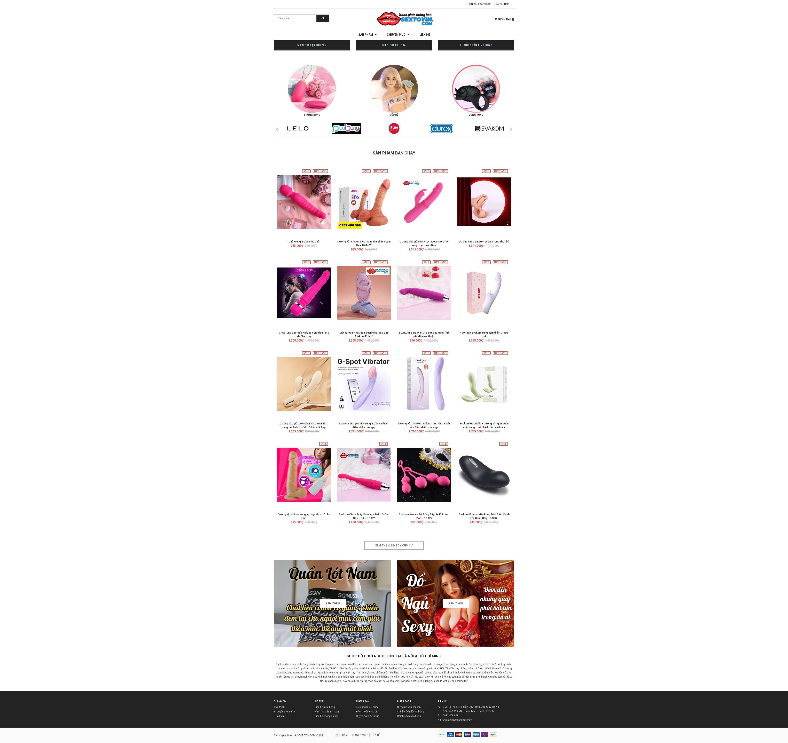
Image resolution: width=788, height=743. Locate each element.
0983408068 (484, 4)
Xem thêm (333, 603)
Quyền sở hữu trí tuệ (367, 716)
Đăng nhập (502, 4)
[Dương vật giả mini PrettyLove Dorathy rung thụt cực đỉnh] (424, 202)
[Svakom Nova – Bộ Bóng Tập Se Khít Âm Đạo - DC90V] (424, 475)
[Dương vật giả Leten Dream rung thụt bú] (484, 202)
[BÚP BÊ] (394, 89)
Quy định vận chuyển (409, 707)
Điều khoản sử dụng (367, 707)
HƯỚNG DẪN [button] (362, 701)
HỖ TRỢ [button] (319, 701)
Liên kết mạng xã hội (326, 716)
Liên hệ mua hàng (325, 707)
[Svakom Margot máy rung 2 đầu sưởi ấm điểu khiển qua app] (364, 384)
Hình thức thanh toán (327, 711)
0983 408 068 (450, 715)
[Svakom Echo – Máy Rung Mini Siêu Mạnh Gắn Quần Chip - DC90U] (484, 475)
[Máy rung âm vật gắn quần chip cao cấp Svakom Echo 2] (364, 293)
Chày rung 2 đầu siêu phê (304, 241)
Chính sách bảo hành (409, 716)
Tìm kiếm (279, 716)
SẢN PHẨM (342, 735)
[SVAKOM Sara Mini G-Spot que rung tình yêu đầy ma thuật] (424, 293)
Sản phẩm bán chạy (394, 153)
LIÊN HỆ (442, 701)
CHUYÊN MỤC (359, 735)
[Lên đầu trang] (781, 735)
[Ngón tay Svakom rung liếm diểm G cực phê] (484, 293)
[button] (511, 130)
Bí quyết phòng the (284, 711)
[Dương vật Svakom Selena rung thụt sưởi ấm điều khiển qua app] (424, 384)
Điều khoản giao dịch (367, 711)
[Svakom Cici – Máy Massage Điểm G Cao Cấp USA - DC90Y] (364, 475)
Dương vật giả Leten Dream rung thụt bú (484, 241)
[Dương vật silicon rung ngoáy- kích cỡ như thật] (304, 475)
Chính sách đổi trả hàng (410, 711)
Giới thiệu (279, 707)
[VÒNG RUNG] (476, 89)
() (506, 19)
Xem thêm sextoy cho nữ (394, 545)
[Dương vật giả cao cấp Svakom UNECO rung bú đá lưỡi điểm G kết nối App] (304, 384)
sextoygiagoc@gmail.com (457, 719)
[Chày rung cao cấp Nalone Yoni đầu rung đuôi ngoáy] (304, 293)
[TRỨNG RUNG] (312, 89)
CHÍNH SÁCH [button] (404, 701)
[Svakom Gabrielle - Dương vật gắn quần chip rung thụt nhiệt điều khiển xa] (484, 384)
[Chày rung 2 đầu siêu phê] (304, 202)
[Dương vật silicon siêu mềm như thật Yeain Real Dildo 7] (364, 202)
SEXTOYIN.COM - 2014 (310, 735)
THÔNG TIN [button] (280, 701)
